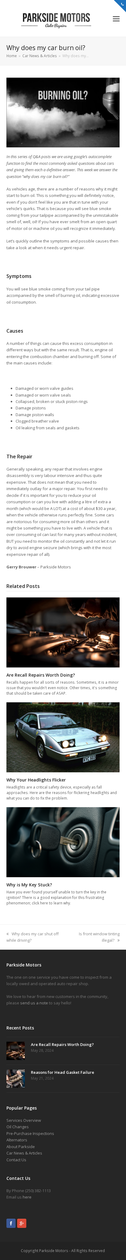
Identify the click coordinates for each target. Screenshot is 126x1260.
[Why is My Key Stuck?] (63, 841)
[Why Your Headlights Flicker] (63, 737)
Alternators (16, 1140)
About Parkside (20, 1146)
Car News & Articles (24, 1153)
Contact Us (16, 1159)
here (27, 1197)
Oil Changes (17, 1126)
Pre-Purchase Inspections (30, 1133)
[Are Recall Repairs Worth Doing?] (63, 632)
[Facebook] (11, 1224)
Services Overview (23, 1120)
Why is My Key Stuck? (29, 885)
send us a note (34, 1003)
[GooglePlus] (21, 1224)
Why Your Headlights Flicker (36, 780)
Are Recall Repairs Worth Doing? (40, 675)
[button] (116, 18)
